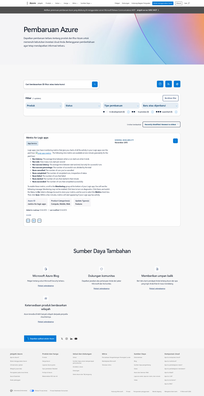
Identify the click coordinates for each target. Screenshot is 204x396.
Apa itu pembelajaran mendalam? (175, 369)
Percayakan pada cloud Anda (19, 372)
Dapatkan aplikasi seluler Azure (42, 338)
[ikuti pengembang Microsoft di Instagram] (66, 338)
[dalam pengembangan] (128, 112)
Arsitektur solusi (78, 367)
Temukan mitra (106, 365)
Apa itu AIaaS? (169, 372)
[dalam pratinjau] (152, 112)
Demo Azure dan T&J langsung (82, 374)
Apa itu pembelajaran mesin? (173, 365)
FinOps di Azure (47, 372)
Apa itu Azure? (14, 357)
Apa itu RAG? (168, 384)
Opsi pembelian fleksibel (49, 369)
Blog (135, 361)
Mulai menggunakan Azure (162, 3)
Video (136, 380)
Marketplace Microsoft (109, 361)
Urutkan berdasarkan (134, 124)
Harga (66, 3)
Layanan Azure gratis (48, 365)
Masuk (178, 3)
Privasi (128, 391)
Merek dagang (156, 391)
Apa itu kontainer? (170, 380)
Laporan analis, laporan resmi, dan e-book (147, 376)
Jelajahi (40, 3)
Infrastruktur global (16, 365)
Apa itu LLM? (168, 376)
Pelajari (117, 3)
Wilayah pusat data (16, 369)
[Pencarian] (95, 84)
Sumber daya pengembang (142, 365)
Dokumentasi (138, 357)
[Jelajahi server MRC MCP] (177, 84)
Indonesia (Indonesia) (20, 390)
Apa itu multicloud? (170, 361)
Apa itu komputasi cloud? (172, 357)
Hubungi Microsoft (117, 391)
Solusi (57, 3)
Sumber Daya (85, 3)
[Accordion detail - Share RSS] (34, 221)
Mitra (74, 3)
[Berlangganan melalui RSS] (168, 84)
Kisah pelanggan (15, 380)
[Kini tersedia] (175, 112)
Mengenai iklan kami (171, 391)
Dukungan (125, 3)
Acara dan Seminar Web (141, 372)
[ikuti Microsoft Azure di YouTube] (75, 338)
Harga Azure (46, 361)
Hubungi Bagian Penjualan (141, 3)
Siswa (135, 369)
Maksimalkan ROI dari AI (49, 376)
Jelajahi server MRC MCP (147, 10)
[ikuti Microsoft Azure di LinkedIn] (71, 338)
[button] (160, 84)
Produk (48, 3)
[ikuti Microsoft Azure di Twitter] (62, 338)
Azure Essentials (15, 376)
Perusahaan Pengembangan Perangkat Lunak (116, 357)
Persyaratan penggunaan (141, 391)
